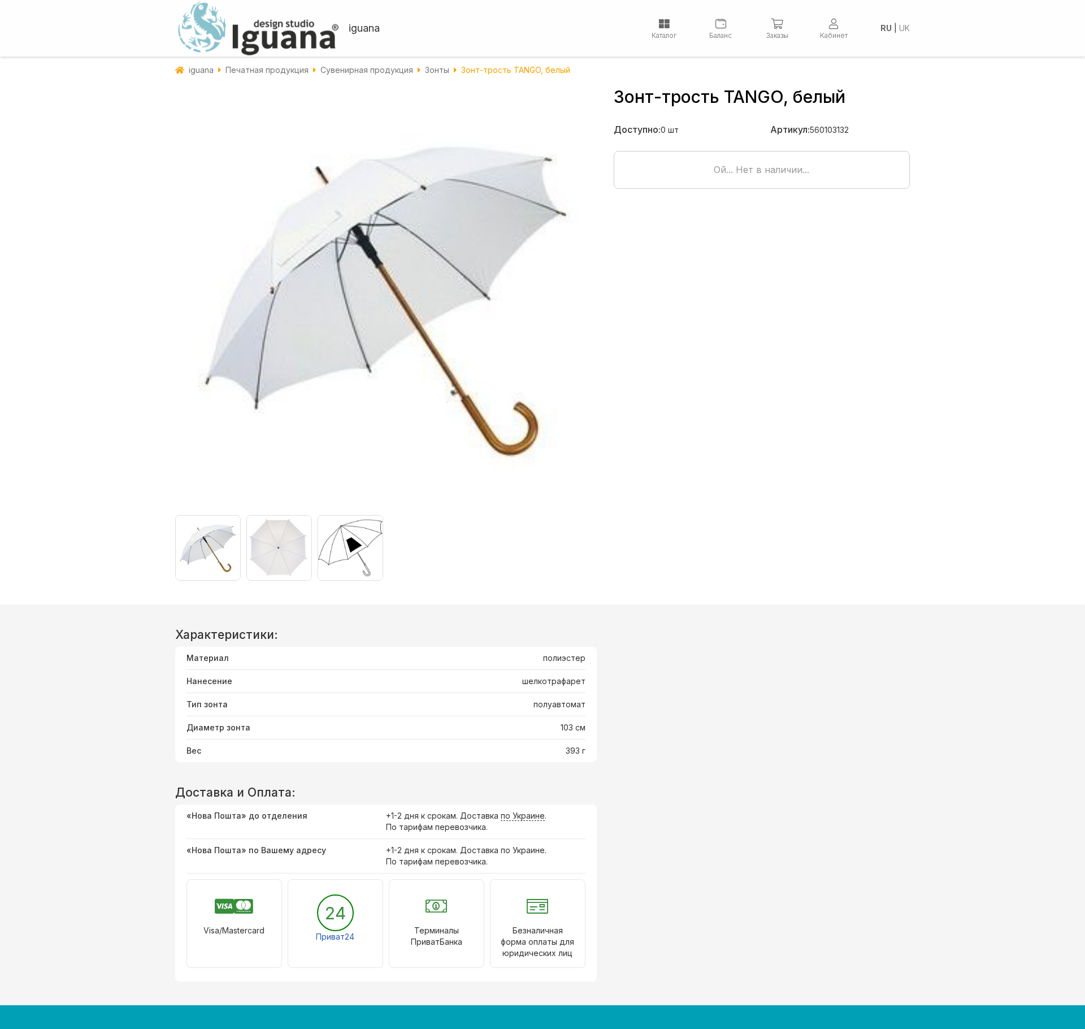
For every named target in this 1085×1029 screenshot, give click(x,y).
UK (904, 28)
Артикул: (790, 129)
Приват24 (335, 936)
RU (886, 28)
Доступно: (637, 129)
